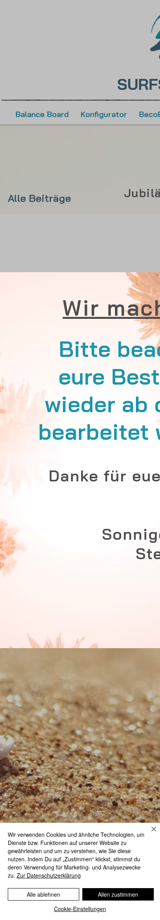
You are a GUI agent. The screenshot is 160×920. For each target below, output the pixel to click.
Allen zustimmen (118, 894)
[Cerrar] (149, 833)
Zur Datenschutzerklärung (49, 875)
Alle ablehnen (43, 894)
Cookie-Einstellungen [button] (80, 909)
